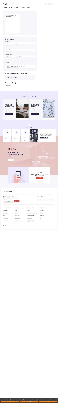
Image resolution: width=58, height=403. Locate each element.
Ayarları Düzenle (9, 401)
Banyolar (10, 7)
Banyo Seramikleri (5, 213)
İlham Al (28, 7)
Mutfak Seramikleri (5, 218)
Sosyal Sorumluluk (17, 218)
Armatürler (12, 9)
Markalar (23, 7)
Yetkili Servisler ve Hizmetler (31, 221)
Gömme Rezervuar (42, 213)
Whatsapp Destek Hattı (30, 220)
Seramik (41, 220)
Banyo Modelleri (41, 210)
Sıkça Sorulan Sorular (30, 218)
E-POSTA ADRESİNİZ (7, 201)
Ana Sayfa (5, 9)
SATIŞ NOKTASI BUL (44, 137)
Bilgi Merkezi (29, 210)
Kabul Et (48, 401)
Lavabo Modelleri (41, 215)
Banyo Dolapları (5, 210)
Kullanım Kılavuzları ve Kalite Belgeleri (32, 213)
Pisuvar (40, 218)
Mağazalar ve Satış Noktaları (31, 215)
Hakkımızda (16, 213)
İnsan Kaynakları (17, 215)
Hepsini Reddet (29, 401)
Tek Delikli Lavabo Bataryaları (23, 9)
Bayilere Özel (16, 210)
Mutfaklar (16, 7)
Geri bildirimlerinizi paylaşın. (12, 67)
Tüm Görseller (9, 16)
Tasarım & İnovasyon (17, 221)
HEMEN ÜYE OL (39, 177)
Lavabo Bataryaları (16, 9)
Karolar (5, 7)
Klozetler (4, 215)
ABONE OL (17, 201)
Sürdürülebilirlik (17, 220)
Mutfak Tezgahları (5, 220)
